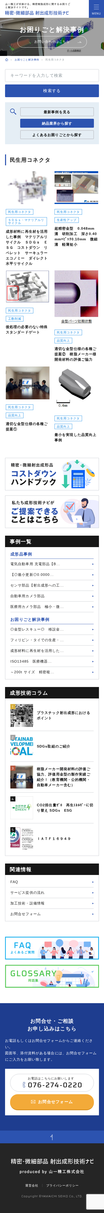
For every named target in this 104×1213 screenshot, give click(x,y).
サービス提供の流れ (27, 892)
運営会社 (31, 1185)
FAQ (14, 882)
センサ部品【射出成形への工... (37, 585)
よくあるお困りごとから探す (57, 135)
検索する (52, 91)
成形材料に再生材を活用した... (37, 651)
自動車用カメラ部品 (27, 596)
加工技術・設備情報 (27, 903)
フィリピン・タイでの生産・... (37, 640)
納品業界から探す (57, 123)
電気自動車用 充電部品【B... (35, 564)
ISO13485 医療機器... (31, 661)
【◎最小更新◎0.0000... (32, 575)
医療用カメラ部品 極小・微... (37, 607)
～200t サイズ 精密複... (32, 672)
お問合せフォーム (25, 914)
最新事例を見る (57, 112)
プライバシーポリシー (62, 1185)
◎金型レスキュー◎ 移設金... (37, 629)
